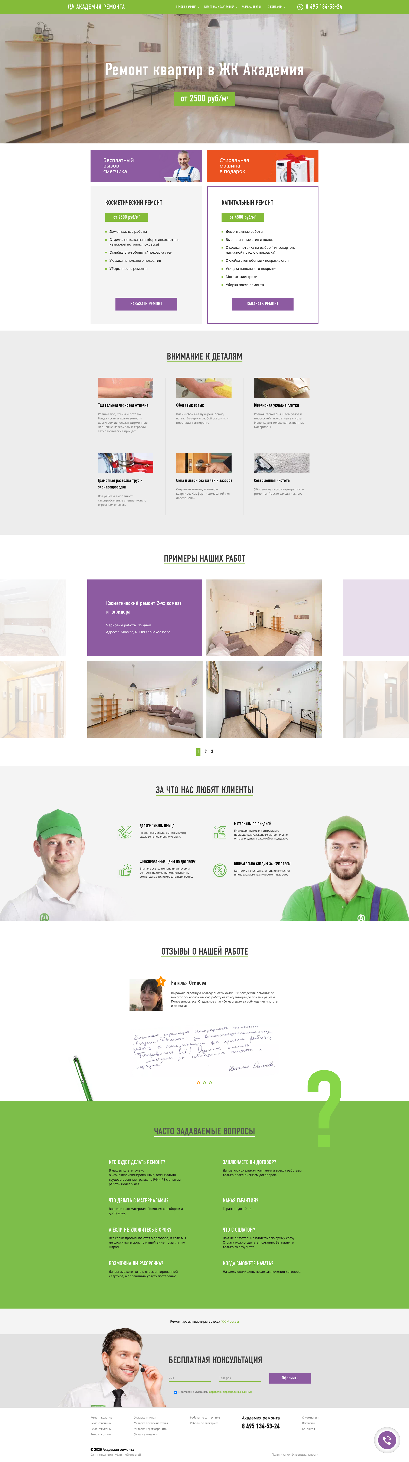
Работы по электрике (204, 1423)
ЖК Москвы (230, 1321)
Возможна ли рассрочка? (136, 1264)
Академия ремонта (100, 7)
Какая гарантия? (240, 1201)
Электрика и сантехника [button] (219, 7)
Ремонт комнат (101, 1434)
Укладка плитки (251, 7)
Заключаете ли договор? (249, 1162)
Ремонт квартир (101, 1417)
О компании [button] (275, 7)
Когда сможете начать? (248, 1264)
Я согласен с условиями (215, 1392)
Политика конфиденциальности (295, 1454)
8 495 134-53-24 (324, 7)
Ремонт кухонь (101, 1429)
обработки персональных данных (230, 1392)
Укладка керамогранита (150, 1429)
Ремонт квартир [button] (186, 7)
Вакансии (308, 1423)
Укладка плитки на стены (151, 1423)
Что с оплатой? (239, 1230)
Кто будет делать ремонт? (137, 1162)
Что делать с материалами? (138, 1201)
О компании (310, 1417)
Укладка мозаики (145, 1434)
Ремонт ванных (101, 1423)
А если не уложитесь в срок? (140, 1230)
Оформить (290, 1378)
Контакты (308, 1429)
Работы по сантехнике (205, 1417)
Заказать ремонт (146, 304)
